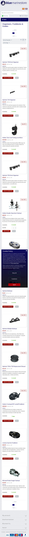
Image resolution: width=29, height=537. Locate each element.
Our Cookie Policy (15, 263)
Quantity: (4, 227)
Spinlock (4, 66)
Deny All (14, 273)
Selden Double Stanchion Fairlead (11, 213)
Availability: (4, 73)
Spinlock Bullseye (7, 291)
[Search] (27, 13)
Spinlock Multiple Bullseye (9, 328)
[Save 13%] (14, 396)
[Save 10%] (14, 205)
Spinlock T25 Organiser (8, 100)
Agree (14, 284)
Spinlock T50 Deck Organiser (10, 175)
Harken (3, 408)
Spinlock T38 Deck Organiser (10, 62)
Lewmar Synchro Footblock (9, 443)
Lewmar (4, 446)
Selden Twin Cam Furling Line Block (12, 137)
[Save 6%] (14, 129)
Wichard (4, 484)
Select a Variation (8, 77)
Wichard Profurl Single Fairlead (11, 480)
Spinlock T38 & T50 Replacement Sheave (14, 366)
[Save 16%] (14, 54)
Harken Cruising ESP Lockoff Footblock (13, 404)
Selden (3, 141)
